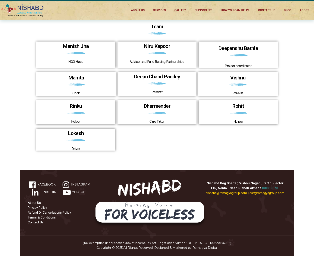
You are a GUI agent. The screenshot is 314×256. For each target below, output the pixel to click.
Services (159, 10)
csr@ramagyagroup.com (266, 193)
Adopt (304, 10)
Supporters (203, 10)
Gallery (180, 10)
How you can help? (235, 10)
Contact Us (266, 10)
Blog (287, 10)
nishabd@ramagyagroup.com (226, 193)
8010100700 (270, 188)
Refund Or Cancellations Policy (49, 212)
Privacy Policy (37, 208)
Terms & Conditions (42, 217)
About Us (138, 10)
